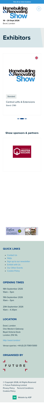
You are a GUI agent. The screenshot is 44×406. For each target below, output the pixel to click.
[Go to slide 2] (22, 118)
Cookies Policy (9, 391)
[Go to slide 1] (18, 118)
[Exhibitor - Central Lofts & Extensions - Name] (22, 84)
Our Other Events (15, 268)
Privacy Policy (9, 388)
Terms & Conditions (25, 388)
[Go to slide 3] (26, 118)
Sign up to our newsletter (18, 261)
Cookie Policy (13, 271)
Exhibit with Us (13, 264)
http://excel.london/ (11, 340)
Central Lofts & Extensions (20, 101)
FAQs (9, 258)
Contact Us (12, 255)
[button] (39, 9)
